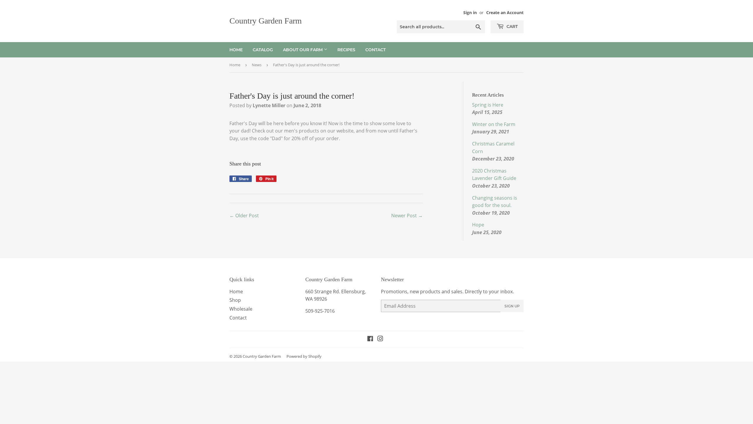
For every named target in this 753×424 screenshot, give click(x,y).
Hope (478, 224)
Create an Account (505, 12)
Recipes (346, 49)
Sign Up (512, 306)
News (256, 64)
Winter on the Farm (493, 124)
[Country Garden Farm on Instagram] (380, 339)
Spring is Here (487, 105)
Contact (375, 49)
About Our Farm (303, 49)
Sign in (470, 12)
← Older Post (244, 215)
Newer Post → (407, 215)
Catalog (263, 49)
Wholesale (240, 309)
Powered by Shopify (303, 356)
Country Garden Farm (265, 20)
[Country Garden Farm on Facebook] (370, 339)
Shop (235, 300)
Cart (511, 26)
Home (236, 49)
